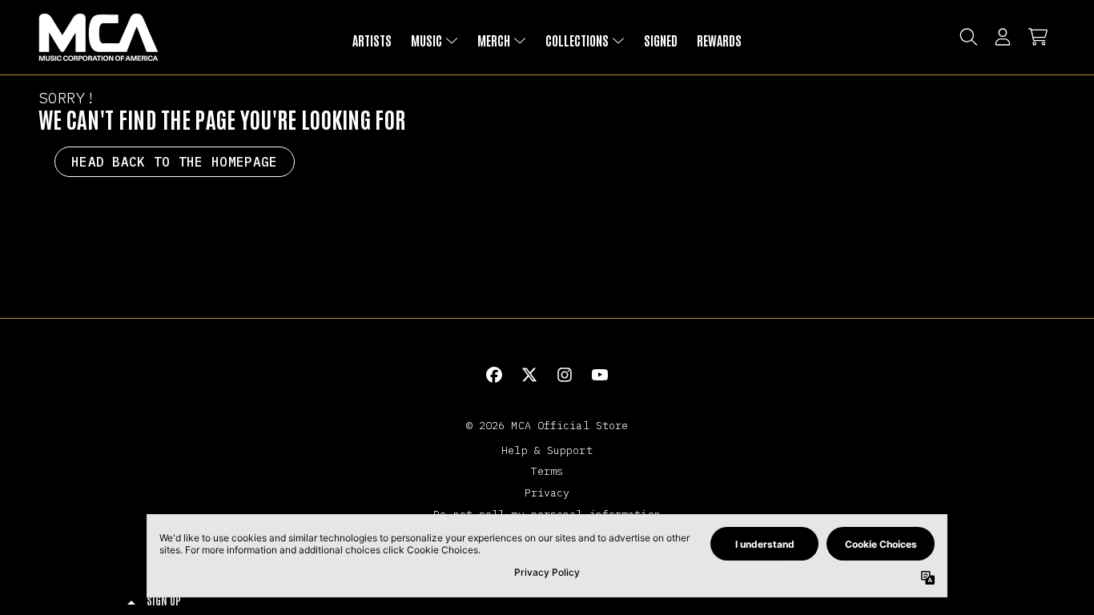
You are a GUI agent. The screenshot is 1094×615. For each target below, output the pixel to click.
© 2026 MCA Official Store (547, 425)
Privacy (547, 492)
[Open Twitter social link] (529, 374)
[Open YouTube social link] (599, 374)
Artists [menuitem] (372, 40)
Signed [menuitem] (661, 40)
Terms (547, 471)
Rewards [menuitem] (719, 40)
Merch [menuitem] (493, 40)
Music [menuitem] (426, 40)
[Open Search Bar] (967, 36)
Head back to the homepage (174, 162)
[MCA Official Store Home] (98, 37)
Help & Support (546, 450)
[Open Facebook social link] (494, 374)
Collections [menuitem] (577, 40)
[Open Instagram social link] (564, 374)
